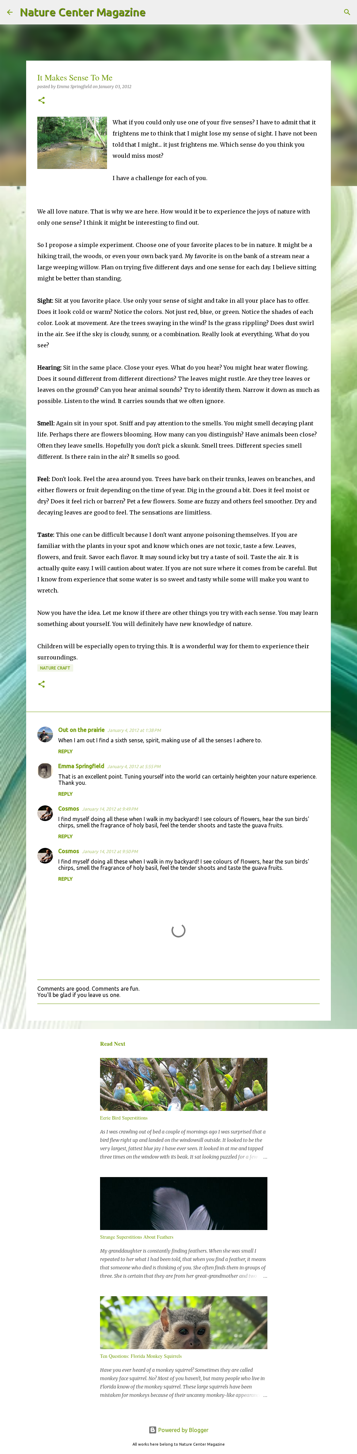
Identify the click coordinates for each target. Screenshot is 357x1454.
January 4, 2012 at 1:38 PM (134, 730)
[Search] (155, 12)
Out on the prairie (81, 730)
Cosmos (68, 808)
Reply (65, 751)
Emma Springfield (81, 766)
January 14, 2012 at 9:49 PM (110, 808)
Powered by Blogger (182, 1430)
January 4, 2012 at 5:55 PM (133, 766)
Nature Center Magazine (83, 12)
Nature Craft (55, 668)
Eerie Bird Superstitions (123, 1117)
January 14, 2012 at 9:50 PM (110, 851)
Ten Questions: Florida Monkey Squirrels (141, 1356)
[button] (41, 101)
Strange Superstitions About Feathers (136, 1236)
